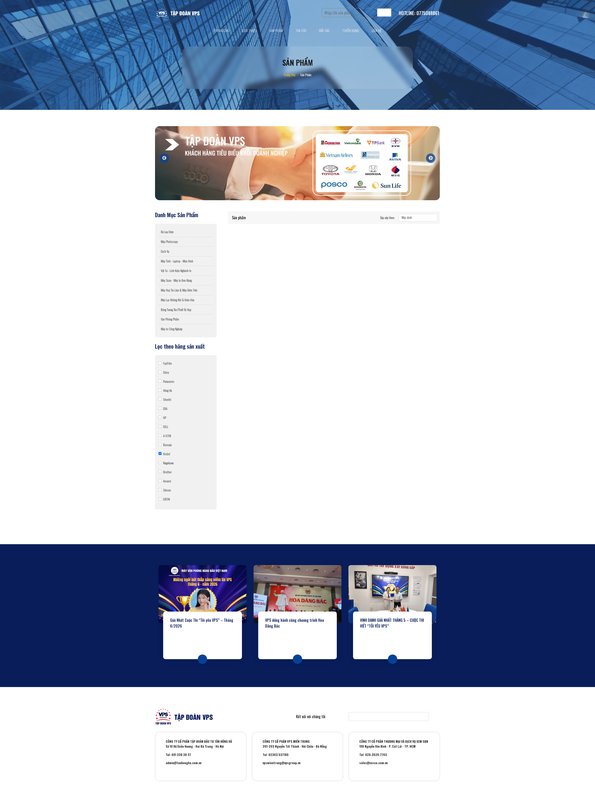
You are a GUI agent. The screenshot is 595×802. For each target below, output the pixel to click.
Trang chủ (221, 30)
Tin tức (301, 30)
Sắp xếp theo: (387, 217)
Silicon (167, 490)
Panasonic (168, 381)
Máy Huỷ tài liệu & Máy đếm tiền (179, 290)
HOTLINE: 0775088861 (419, 13)
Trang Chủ (289, 74)
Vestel (166, 454)
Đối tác (324, 30)
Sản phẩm (276, 30)
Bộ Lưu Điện (167, 231)
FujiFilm (167, 363)
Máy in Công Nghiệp (171, 329)
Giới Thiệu (249, 30)
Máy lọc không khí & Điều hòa (177, 300)
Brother (167, 472)
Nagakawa (168, 463)
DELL (165, 426)
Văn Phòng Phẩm (170, 319)
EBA (165, 408)
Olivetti (167, 399)
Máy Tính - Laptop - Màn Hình (177, 261)
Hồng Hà (167, 390)
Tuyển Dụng (350, 30)
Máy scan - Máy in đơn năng (176, 280)
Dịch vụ (165, 251)
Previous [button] (162, 156)
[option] (297, 163)
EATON (166, 499)
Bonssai (167, 444)
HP (164, 417)
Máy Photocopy (169, 241)
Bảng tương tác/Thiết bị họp (176, 309)
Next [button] (428, 156)
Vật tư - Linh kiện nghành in (176, 270)
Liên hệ (376, 30)
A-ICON (167, 435)
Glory (166, 372)
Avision (167, 481)
